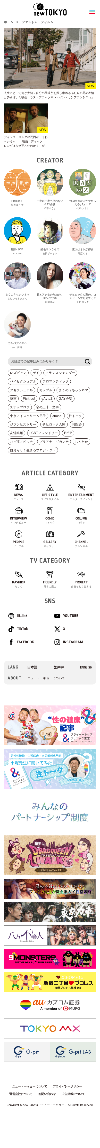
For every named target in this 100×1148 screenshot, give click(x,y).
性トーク (75, 416)
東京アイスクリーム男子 (28, 416)
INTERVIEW (18, 520)
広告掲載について (73, 1094)
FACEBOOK (25, 642)
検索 (87, 361)
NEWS (19, 496)
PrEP (68, 433)
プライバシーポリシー (67, 1086)
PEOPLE (18, 543)
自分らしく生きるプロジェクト (33, 450)
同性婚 (77, 424)
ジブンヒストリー (23, 424)
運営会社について (21, 1094)
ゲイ (36, 373)
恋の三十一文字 (47, 407)
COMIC (50, 520)
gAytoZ (47, 398)
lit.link (22, 616)
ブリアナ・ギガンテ (54, 442)
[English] (86, 667)
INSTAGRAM (73, 642)
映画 (13, 398)
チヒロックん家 (54, 424)
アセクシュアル (21, 390)
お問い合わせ (47, 1094)
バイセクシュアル (23, 381)
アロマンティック (55, 381)
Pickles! (29, 398)
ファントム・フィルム (37, 22)
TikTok (22, 629)
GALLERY (50, 543)
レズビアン (18, 373)
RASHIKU (18, 584)
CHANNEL (81, 543)
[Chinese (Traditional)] (59, 667)
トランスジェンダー (60, 373)
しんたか (81, 442)
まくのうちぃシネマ (73, 390)
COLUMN (81, 520)
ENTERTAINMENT (81, 496)
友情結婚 (16, 433)
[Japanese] (32, 667)
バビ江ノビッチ (21, 442)
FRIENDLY (50, 584)
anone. (57, 416)
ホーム (8, 22)
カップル (45, 390)
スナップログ (20, 407)
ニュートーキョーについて (46, 678)
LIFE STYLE (50, 496)
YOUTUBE (70, 616)
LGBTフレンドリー (43, 433)
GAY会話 (65, 398)
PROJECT (81, 584)
